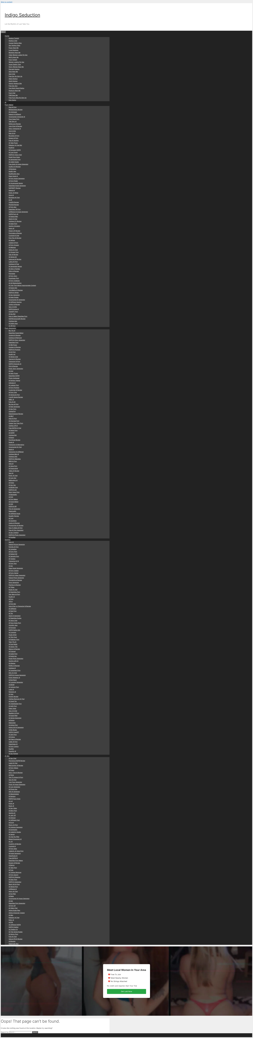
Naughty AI (12, 751)
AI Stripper (12, 818)
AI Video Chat (13, 908)
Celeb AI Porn (13, 742)
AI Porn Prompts (14, 387)
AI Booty (11, 437)
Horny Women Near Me (16, 67)
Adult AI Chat (13, 219)
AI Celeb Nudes (14, 162)
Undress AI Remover (15, 338)
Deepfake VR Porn (15, 209)
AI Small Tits (13, 701)
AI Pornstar (12, 627)
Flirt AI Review (13, 366)
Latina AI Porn (13, 261)
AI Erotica (12, 737)
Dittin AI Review (14, 271)
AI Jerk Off (12, 815)
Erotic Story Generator (16, 368)
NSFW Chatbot (13, 927)
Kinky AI (11, 920)
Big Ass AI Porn (13, 404)
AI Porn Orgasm (14, 245)
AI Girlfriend (12, 608)
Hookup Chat (13, 40)
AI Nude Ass (13, 656)
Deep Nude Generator (16, 568)
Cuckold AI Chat (14, 235)
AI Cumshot (12, 632)
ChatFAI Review (14, 202)
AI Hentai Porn (13, 886)
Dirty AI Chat (13, 673)
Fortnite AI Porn (14, 547)
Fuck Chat (12, 93)
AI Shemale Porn (14, 421)
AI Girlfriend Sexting (15, 302)
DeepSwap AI (13, 744)
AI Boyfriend (13, 680)
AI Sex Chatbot (13, 532)
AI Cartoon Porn (14, 687)
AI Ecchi (11, 822)
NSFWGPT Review (15, 188)
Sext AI (11, 473)
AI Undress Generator (16, 827)
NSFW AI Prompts (14, 349)
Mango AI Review (14, 649)
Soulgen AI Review (15, 347)
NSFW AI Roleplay (14, 877)
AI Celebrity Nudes (15, 832)
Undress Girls (13, 456)
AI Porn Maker (13, 499)
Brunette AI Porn (14, 136)
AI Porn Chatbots (14, 281)
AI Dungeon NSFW (15, 150)
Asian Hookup (13, 79)
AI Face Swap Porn (15, 623)
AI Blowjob (12, 941)
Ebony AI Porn (13, 825)
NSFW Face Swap (14, 799)
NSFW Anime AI (14, 309)
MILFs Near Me (13, 57)
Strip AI (11, 463)
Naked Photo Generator (16, 578)
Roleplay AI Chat (14, 917)
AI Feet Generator (14, 406)
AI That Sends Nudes (15, 932)
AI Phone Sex (13, 789)
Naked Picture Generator (17, 544)
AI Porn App (12, 207)
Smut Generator (14, 582)
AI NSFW (11, 433)
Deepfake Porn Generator (17, 903)
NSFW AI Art (13, 490)
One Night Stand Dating (16, 88)
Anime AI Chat (13, 250)
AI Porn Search (13, 875)
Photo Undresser (14, 378)
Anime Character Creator (17, 913)
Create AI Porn (13, 242)
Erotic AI (11, 803)
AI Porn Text (13, 563)
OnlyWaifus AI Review (16, 290)
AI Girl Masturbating (15, 283)
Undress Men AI (14, 454)
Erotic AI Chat (13, 475)
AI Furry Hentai (13, 573)
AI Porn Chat (13, 392)
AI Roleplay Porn (14, 639)
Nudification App (14, 174)
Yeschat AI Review (15, 359)
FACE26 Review (14, 204)
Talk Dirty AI (13, 121)
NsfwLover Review (15, 124)
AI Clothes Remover (15, 872)
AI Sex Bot (12, 314)
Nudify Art (12, 354)
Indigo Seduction (22, 15)
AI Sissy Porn (13, 879)
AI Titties (11, 587)
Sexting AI (12, 813)
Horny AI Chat (13, 891)
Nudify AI (12, 597)
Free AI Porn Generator (16, 530)
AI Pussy (11, 770)
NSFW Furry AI (13, 214)
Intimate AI (12, 383)
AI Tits (11, 613)
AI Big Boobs (13, 730)
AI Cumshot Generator (16, 682)
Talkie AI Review (14, 471)
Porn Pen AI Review (15, 238)
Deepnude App (13, 944)
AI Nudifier (12, 537)
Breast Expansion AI (15, 839)
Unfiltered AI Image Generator (18, 212)
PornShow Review (14, 440)
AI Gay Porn (12, 409)
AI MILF (11, 416)
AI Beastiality (13, 494)
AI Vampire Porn (14, 556)
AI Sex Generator (14, 295)
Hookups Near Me (14, 90)
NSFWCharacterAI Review (17, 319)
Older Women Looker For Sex (18, 55)
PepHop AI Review (15, 585)
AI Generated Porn (15, 159)
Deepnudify (12, 511)
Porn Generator (10, 328)
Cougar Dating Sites (15, 43)
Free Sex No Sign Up (15, 76)
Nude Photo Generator (16, 658)
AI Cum (11, 518)
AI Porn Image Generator (17, 178)
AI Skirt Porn (13, 734)
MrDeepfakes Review (15, 109)
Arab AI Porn (13, 418)
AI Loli (11, 801)
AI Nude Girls (13, 288)
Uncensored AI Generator (17, 300)
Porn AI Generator (14, 509)
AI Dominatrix (13, 829)
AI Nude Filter (13, 715)
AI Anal (11, 371)
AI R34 (11, 497)
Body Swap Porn (14, 492)
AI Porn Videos (13, 768)
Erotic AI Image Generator (17, 784)
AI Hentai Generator (15, 718)
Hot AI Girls (12, 131)
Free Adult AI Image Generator (18, 164)
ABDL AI (11, 399)
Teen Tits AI (12, 642)
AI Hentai (12, 834)
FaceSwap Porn (14, 278)
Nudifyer (11, 147)
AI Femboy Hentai (14, 380)
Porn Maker (9, 105)
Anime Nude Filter (14, 910)
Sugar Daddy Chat (15, 64)
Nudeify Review (14, 516)
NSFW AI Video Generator (17, 575)
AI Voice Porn (13, 466)
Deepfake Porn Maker (16, 860)
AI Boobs (11, 720)
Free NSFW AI (13, 858)
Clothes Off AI (13, 425)
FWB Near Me (13, 95)
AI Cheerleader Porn (15, 704)
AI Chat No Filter (14, 837)
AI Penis (11, 775)
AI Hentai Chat (13, 357)
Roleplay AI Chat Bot (15, 145)
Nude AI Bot (13, 635)
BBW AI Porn (13, 461)
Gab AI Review (13, 254)
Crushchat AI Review (15, 390)
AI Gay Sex (12, 485)
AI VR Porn (12, 326)
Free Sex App (13, 86)
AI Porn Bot (12, 604)
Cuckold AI (12, 846)
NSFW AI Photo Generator (17, 535)
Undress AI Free (14, 264)
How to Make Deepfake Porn (18, 316)
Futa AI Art (12, 402)
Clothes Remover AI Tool (16, 699)
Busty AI (11, 806)
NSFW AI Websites (15, 459)
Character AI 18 (14, 561)
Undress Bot (13, 435)
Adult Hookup (13, 81)
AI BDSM (11, 684)
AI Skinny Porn (13, 934)
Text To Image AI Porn (16, 777)
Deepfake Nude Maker (16, 333)
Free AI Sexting (14, 140)
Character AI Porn (14, 361)
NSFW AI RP (13, 506)
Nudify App (12, 171)
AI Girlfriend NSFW (15, 925)
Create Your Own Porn (16, 423)
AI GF (10, 200)
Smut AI (11, 195)
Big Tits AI (12, 330)
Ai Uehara (12, 240)
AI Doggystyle (13, 468)
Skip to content (6, 2)
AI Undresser (13, 112)
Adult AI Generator (15, 616)
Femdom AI (12, 692)
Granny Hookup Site (15, 83)
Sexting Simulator (14, 226)
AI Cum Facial (13, 152)
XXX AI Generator (14, 791)
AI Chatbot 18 (13, 929)
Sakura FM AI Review (15, 939)
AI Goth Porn (13, 706)
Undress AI (12, 668)
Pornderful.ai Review (15, 580)
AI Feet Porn (13, 611)
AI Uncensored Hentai (16, 183)
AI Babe (11, 896)
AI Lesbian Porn (14, 385)
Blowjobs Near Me (14, 52)
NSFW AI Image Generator (17, 675)
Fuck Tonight (13, 59)
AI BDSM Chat (13, 487)
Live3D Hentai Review (16, 397)
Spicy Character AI (15, 128)
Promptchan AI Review (16, 525)
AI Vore (11, 694)
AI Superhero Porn (14, 670)
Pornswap (12, 273)
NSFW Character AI (15, 364)
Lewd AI (11, 689)
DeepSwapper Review (16, 414)
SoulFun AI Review (15, 166)
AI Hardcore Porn (14, 395)
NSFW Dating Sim (14, 630)
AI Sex (11, 566)
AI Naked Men (13, 216)
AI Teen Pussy (13, 143)
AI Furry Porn (13, 551)
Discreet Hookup (14, 69)
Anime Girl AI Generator (16, 727)
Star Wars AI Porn (14, 594)
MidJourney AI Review (16, 765)
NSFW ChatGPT (14, 732)
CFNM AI (11, 865)
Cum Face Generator (15, 782)
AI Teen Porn (13, 867)
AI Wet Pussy (13, 345)
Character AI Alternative (16, 444)
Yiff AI (11, 601)
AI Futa (11, 870)
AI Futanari (12, 651)
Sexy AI (11, 542)
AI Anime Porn (13, 725)
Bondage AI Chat (14, 197)
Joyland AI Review (15, 335)
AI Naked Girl (13, 554)
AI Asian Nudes (13, 297)
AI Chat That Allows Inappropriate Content (22, 285)
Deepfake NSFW (14, 376)
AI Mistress (12, 247)
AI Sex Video (13, 808)
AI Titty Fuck (13, 637)
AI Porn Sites (13, 848)
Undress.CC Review (15, 221)
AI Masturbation (14, 794)
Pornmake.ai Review (15, 233)
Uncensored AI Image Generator (19, 898)
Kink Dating (12, 100)
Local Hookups (13, 50)
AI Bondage (12, 169)
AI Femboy (12, 796)
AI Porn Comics (13, 746)
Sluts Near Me (13, 71)
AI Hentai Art (13, 257)
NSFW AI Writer (14, 292)
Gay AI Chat (12, 780)
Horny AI (11, 228)
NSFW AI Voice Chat (15, 155)
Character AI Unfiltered (16, 452)
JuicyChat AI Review (15, 126)
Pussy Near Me (13, 48)
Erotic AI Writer (13, 193)
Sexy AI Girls (13, 307)
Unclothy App (13, 625)
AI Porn (11, 599)
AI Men (11, 915)
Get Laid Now (126, 991)
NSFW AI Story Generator (17, 340)
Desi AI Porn (13, 107)
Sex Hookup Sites (14, 45)
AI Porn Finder (13, 181)
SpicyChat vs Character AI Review (20, 606)
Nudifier (11, 749)
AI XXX (11, 504)
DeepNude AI (13, 856)
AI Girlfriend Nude (14, 513)
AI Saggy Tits (13, 646)
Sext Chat (12, 74)
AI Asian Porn (13, 223)
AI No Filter (12, 894)
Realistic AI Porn (14, 713)
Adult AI (11, 449)
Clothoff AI (12, 411)
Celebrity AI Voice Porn (16, 851)
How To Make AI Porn (16, 528)
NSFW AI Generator (15, 882)
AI (5, 102)
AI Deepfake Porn (14, 592)
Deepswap (12, 723)
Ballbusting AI (13, 480)
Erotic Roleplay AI (14, 677)
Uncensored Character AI (17, 117)
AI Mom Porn (13, 810)
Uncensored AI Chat (15, 447)
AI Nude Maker (13, 502)
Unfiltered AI (13, 889)
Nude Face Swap (14, 157)
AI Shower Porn (14, 252)
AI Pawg (11, 483)
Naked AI (12, 190)
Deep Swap (12, 708)
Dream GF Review (14, 231)
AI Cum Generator (14, 787)
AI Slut (11, 901)
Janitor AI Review (14, 304)
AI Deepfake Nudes (15, 618)
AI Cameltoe (13, 549)
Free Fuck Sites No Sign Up (17, 98)
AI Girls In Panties (14, 269)
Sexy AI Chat (13, 711)
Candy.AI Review (14, 523)
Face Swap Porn (14, 119)
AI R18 (11, 922)
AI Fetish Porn (13, 430)
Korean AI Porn (13, 138)
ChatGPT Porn (13, 311)
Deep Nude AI (13, 176)
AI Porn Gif (12, 906)
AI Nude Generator (15, 853)
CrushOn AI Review (15, 844)
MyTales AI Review (15, 739)
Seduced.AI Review (15, 259)
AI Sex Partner (13, 753)
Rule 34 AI (12, 133)
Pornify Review (13, 696)
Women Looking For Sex (16, 62)
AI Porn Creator (14, 570)
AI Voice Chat (13, 620)
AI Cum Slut (12, 478)
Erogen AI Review (14, 863)
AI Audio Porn (13, 654)
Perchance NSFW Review (17, 761)
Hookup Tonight (14, 38)
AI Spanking (13, 521)
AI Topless (12, 559)
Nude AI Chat (13, 589)
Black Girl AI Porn (14, 884)
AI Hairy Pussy (13, 373)
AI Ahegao (12, 663)
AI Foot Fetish (13, 644)
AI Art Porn (12, 352)
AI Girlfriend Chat (14, 820)
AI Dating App (13, 323)
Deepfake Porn (13, 342)
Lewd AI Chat (13, 763)
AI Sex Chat (12, 758)
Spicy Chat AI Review (16, 772)
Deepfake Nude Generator (17, 185)
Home (7, 36)
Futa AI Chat (13, 936)
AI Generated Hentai (15, 266)
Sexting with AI (13, 661)
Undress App (13, 321)
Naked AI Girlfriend (15, 114)
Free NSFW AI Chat (15, 428)
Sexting (7, 540)
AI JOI (11, 841)
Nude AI (11, 442)
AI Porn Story (13, 276)
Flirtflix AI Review (14, 665)
